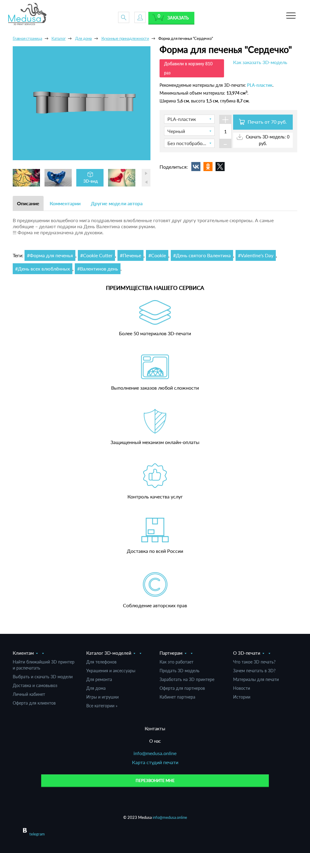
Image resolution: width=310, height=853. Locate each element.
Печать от (266, 122)
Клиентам (23, 653)
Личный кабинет (29, 694)
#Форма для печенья (50, 255)
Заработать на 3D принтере (187, 679)
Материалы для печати (256, 679)
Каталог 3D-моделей (108, 653)
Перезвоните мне (155, 780)
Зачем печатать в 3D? (254, 670)
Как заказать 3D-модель (260, 62)
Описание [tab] (28, 203)
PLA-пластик (259, 85)
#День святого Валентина (202, 255)
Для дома (96, 688)
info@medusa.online (155, 753)
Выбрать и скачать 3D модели (43, 676)
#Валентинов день (97, 268)
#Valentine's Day (255, 255)
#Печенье (130, 255)
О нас (155, 741)
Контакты (155, 728)
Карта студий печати (155, 762)
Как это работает (176, 661)
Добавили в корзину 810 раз (188, 68)
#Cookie (157, 255)
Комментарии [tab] (65, 203)
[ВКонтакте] (195, 166)
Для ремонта (99, 679)
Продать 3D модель (180, 670)
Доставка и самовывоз (35, 685)
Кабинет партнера (177, 696)
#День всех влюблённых (42, 268)
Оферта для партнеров (182, 688)
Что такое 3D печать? (254, 661)
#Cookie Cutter (96, 255)
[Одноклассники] (208, 166)
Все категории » (101, 705)
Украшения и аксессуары (110, 670)
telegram (37, 834)
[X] (220, 166)
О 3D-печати (246, 653)
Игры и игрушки (102, 696)
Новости (241, 688)
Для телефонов (101, 661)
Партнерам (171, 653)
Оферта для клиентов (34, 702)
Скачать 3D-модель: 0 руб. (267, 140)
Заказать (178, 17)
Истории (241, 696)
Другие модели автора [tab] (117, 203)
